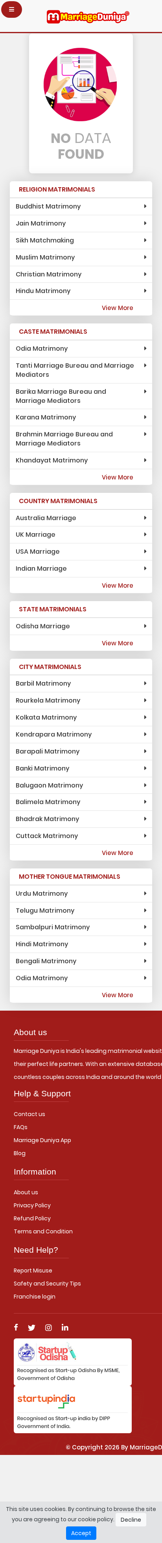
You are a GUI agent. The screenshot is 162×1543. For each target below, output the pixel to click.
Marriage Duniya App (42, 1140)
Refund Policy (32, 1218)
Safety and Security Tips (47, 1283)
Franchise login (34, 1297)
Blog (20, 1153)
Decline (131, 1520)
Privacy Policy (32, 1205)
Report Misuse (33, 1270)
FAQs (21, 1127)
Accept (81, 1533)
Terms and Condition (43, 1231)
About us (26, 1192)
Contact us (29, 1114)
